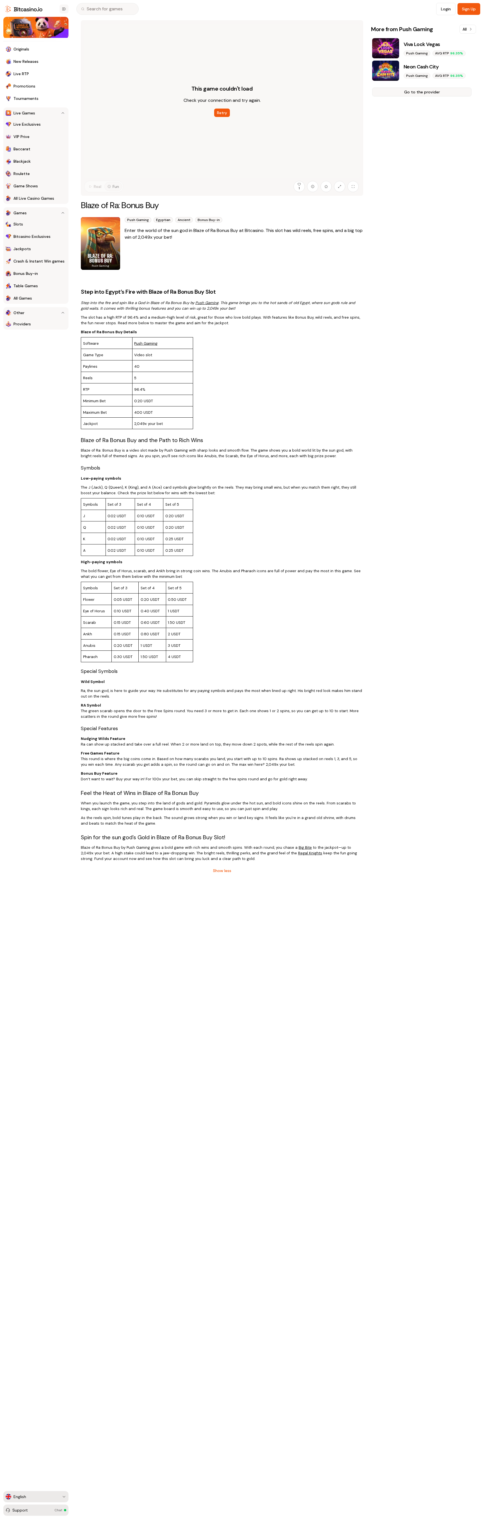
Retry (222, 112)
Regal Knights (310, 853)
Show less (222, 870)
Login (446, 9)
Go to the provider (422, 92)
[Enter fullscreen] (353, 186)
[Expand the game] (339, 186)
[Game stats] (312, 186)
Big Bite (305, 847)
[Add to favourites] (326, 186)
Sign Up (469, 9)
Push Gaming (145, 343)
